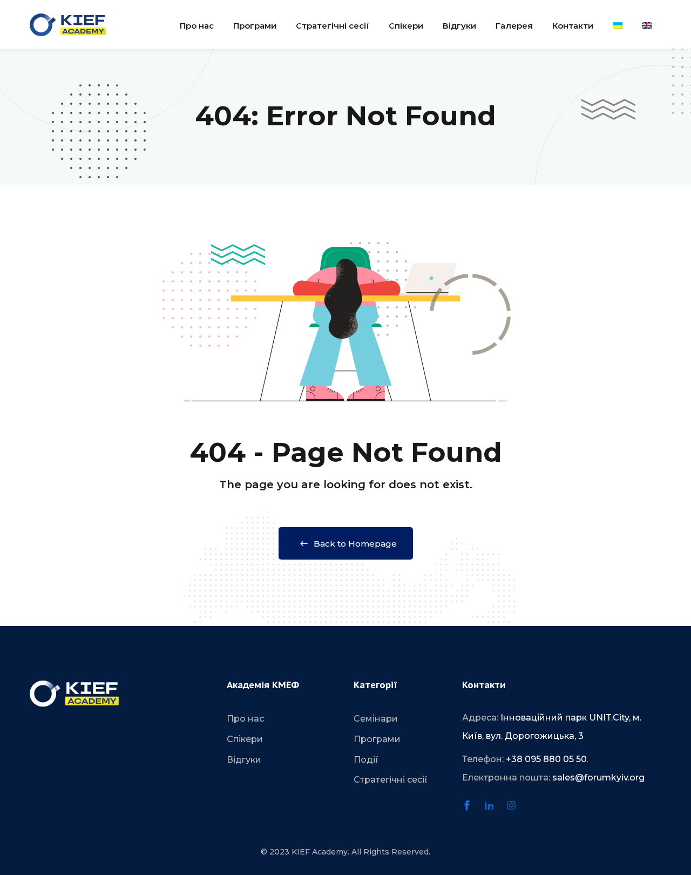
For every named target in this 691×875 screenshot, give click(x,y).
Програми (254, 26)
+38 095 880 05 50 (546, 759)
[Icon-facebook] (472, 810)
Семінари (376, 719)
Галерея (514, 26)
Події (366, 760)
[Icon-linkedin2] (494, 810)
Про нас (197, 26)
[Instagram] (516, 810)
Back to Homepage (355, 544)
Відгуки (459, 26)
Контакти (572, 26)
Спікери (406, 26)
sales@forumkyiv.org (598, 777)
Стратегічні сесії (332, 26)
